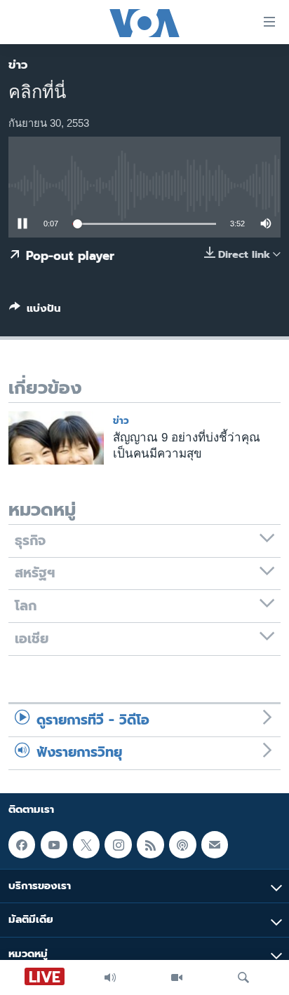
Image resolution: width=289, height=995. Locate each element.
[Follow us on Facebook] (21, 844)
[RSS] (150, 844)
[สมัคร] (214, 844)
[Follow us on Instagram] (118, 844)
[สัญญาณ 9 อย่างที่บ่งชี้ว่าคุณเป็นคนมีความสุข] (56, 438)
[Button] (35, 311)
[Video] (177, 977)
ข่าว (18, 64)
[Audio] (110, 977)
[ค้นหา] (243, 977)
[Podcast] (182, 844)
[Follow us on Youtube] (54, 844)
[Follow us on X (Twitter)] (86, 844)
